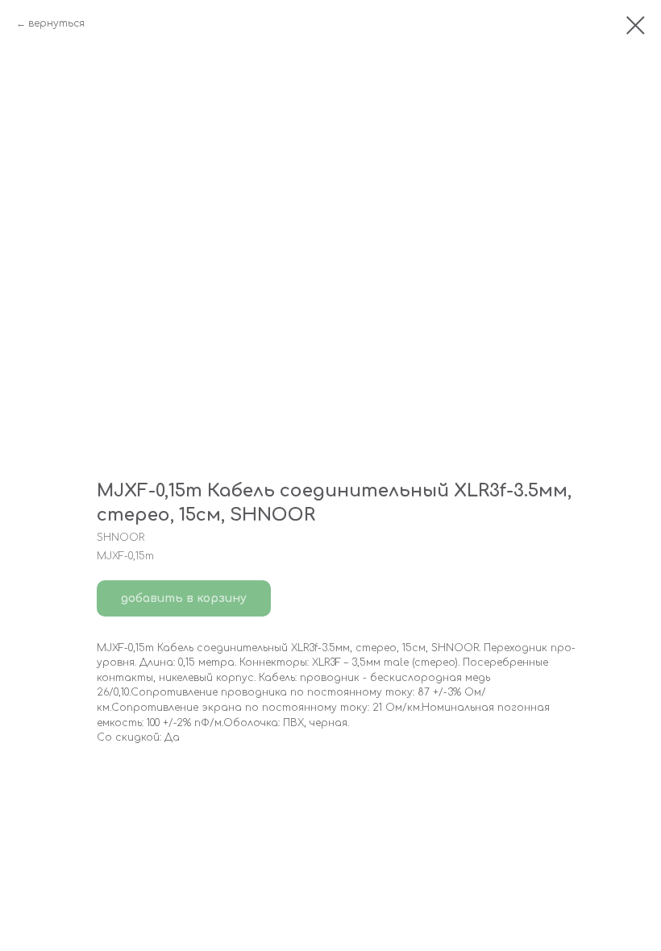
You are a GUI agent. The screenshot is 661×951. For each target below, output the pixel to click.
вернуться (56, 23)
